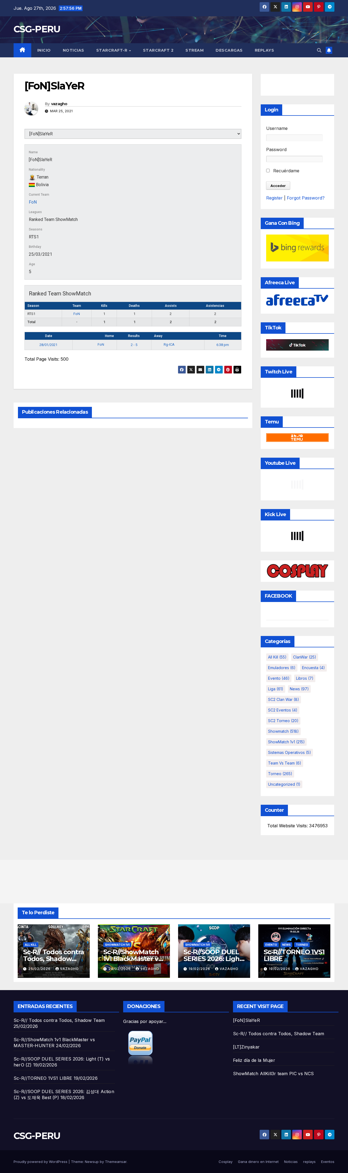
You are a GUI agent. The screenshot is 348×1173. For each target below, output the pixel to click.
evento (279, 678)
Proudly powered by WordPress (41, 1161)
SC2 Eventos (282, 710)
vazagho (59, 103)
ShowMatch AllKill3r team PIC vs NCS (273, 1073)
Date (48, 336)
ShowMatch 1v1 (286, 742)
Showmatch (283, 731)
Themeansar (115, 1161)
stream (194, 50)
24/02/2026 (120, 969)
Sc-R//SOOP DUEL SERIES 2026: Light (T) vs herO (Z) (213, 958)
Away (158, 336)
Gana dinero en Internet (258, 1161)
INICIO (44, 50)
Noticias (73, 50)
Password (276, 149)
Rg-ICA (169, 344)
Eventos (327, 1161)
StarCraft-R (112, 50)
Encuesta (313, 667)
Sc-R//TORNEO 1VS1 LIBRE (294, 955)
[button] (319, 50)
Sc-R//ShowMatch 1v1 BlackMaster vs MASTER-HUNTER (132, 958)
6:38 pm (222, 345)
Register (274, 198)
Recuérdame (285, 170)
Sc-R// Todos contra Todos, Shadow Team (53, 958)
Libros (304, 678)
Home (109, 336)
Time (222, 336)
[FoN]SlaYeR (246, 1020)
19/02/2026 (200, 969)
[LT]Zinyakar (246, 1047)
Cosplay (225, 1161)
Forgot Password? (306, 198)
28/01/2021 (48, 345)
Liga (275, 689)
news (299, 689)
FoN (33, 202)
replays (264, 50)
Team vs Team (284, 763)
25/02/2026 (40, 969)
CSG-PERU (37, 29)
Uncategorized (284, 784)
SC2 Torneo (283, 720)
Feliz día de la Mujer (254, 1060)
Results (134, 336)
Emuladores (282, 667)
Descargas (229, 50)
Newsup (92, 1161)
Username (277, 128)
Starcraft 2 (158, 50)
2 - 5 (134, 345)
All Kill (277, 657)
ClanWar (304, 657)
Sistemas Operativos (289, 752)
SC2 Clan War (283, 699)
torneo (280, 773)
